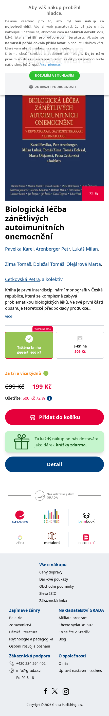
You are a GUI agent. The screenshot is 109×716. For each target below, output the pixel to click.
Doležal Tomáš (48, 264)
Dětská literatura (23, 632)
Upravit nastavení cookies (80, 670)
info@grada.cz (28, 670)
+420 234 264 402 (31, 663)
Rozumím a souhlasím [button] (54, 75)
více (8, 316)
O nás (63, 663)
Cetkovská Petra (22, 279)
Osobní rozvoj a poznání (29, 646)
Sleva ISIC (47, 593)
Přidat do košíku (59, 417)
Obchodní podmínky (56, 586)
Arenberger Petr (53, 249)
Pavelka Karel (19, 249)
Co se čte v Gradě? (74, 632)
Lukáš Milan (85, 249)
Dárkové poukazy (53, 579)
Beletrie (15, 617)
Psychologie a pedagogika (31, 639)
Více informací (50, 64)
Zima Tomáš (18, 264)
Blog (62, 639)
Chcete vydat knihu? (76, 624)
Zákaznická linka (53, 600)
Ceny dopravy (50, 572)
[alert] (54, 47)
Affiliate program (73, 617)
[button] (54, 86)
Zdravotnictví (20, 624)
